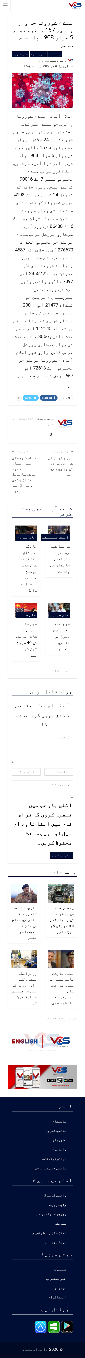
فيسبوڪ (60, 1269)
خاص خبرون (20, 54)
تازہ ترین (38, 54)
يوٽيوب (56, 1277)
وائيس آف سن (56, 1195)
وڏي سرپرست (57, 1205)
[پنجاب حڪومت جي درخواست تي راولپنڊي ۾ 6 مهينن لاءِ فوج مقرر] (61, 893)
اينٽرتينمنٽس (55, 537)
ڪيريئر (60, 1223)
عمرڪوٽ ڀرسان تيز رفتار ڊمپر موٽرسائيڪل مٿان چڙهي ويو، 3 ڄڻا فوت (25, 474)
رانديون (59, 1149)
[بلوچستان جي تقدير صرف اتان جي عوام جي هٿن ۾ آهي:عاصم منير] (24, 893)
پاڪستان (54, 54)
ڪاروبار (59, 1140)
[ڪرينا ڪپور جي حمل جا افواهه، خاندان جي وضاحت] (59, 533)
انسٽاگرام (57, 1297)
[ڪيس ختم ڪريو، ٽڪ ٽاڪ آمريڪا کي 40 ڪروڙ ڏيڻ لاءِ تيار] (26, 610)
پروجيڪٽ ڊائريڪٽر (51, 1214)
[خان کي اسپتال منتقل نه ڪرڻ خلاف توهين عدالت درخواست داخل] (26, 533)
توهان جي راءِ (55, 1242)
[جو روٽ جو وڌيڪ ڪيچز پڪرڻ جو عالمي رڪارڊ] (59, 610)
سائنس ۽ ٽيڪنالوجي (50, 1168)
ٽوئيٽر (60, 1288)
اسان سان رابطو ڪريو (49, 1233)
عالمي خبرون (56, 1131)
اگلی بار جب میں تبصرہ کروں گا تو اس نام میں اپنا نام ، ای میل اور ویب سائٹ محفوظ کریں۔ (42, 823)
